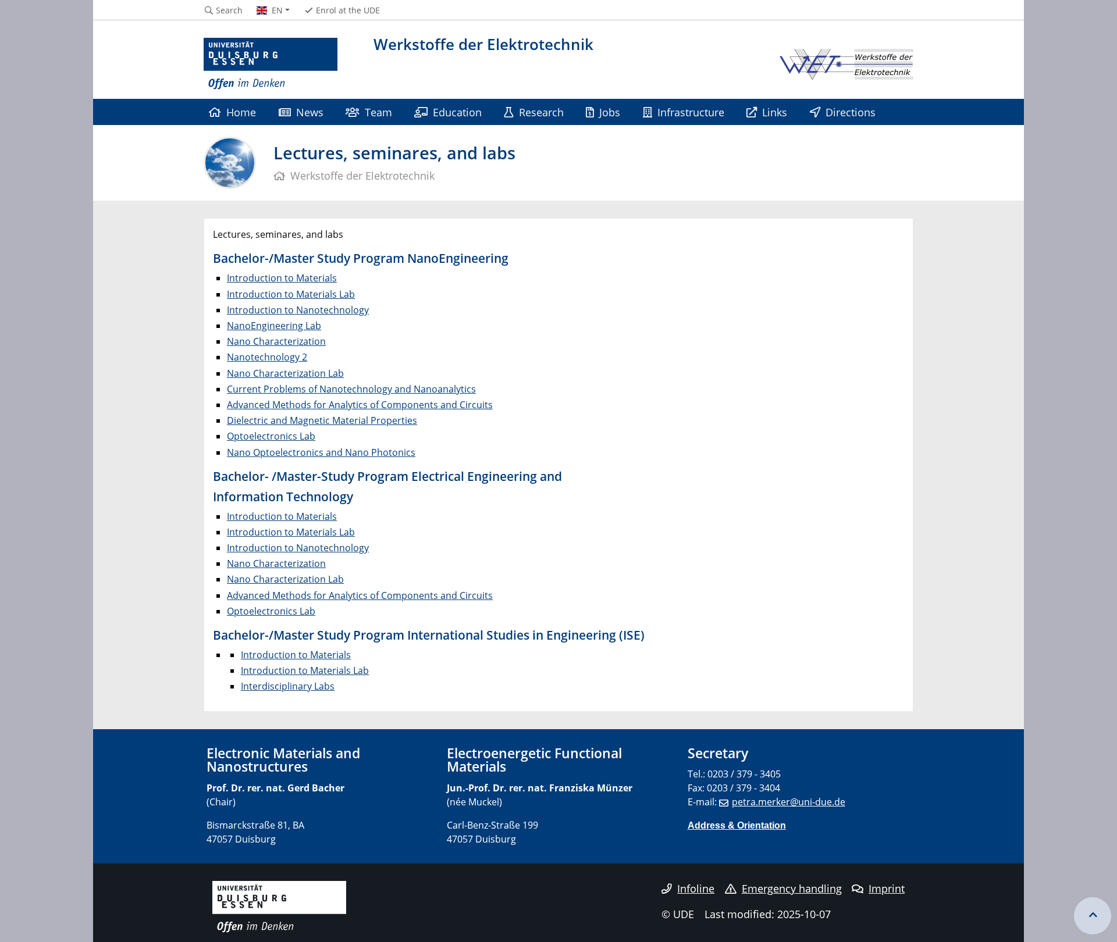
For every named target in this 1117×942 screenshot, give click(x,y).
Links (774, 112)
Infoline (695, 888)
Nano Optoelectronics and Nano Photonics (321, 452)
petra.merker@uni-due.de (788, 801)
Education (457, 112)
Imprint (887, 888)
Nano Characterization (276, 341)
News (309, 112)
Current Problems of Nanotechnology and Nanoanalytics (351, 389)
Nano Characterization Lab (285, 373)
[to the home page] (270, 64)
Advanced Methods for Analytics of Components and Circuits (360, 404)
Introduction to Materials (282, 278)
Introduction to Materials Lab (291, 294)
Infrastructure (690, 112)
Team (378, 112)
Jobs (609, 112)
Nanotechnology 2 (267, 357)
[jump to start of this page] (1092, 915)
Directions (851, 112)
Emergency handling (792, 888)
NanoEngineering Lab (274, 325)
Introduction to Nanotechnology (298, 310)
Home (241, 112)
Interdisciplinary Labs (288, 686)
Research (541, 112)
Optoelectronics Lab (271, 436)
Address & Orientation (737, 825)
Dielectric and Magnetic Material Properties (322, 420)
